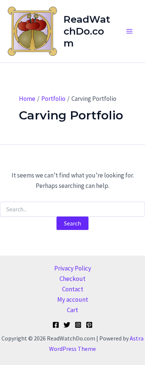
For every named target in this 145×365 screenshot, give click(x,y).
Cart (72, 310)
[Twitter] (67, 324)
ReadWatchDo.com (87, 31)
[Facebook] (55, 324)
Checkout (72, 279)
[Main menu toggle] (129, 31)
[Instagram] (78, 324)
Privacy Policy (72, 268)
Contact (72, 289)
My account (72, 299)
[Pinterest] (89, 324)
